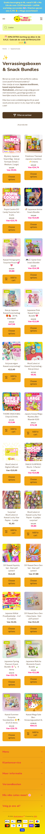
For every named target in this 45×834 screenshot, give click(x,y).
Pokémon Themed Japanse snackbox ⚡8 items (33, 159)
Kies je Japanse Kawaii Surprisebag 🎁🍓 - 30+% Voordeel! (11, 314)
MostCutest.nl (18, 816)
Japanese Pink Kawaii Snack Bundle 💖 (33, 313)
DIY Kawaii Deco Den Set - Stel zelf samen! (33, 568)
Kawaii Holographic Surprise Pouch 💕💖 (11, 262)
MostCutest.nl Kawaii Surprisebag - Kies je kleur (33, 366)
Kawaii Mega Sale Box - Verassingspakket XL (33, 717)
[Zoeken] (4, 27)
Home (4, 49)
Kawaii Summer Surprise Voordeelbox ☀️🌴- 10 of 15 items (11, 718)
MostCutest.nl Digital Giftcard (11, 465)
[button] (41, 19)
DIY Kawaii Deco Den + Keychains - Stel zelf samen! (33, 616)
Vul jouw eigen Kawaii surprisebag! (11, 365)
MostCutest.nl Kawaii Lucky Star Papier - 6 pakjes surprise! (33, 516)
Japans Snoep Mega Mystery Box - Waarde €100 (33, 417)
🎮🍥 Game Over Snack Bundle (33, 261)
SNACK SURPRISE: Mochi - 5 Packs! (33, 465)
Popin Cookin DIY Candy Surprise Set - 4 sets (11, 212)
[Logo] (22, 18)
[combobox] (22, 27)
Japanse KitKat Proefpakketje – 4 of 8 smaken (11, 616)
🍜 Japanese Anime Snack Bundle (33, 210)
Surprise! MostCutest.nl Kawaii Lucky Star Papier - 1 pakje (11, 516)
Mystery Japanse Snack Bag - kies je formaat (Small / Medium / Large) (12, 160)
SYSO (35, 816)
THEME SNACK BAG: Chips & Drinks (11, 415)
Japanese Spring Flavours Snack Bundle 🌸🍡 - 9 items (11, 665)
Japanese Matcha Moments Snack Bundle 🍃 (33, 664)
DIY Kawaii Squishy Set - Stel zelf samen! (11, 568)
